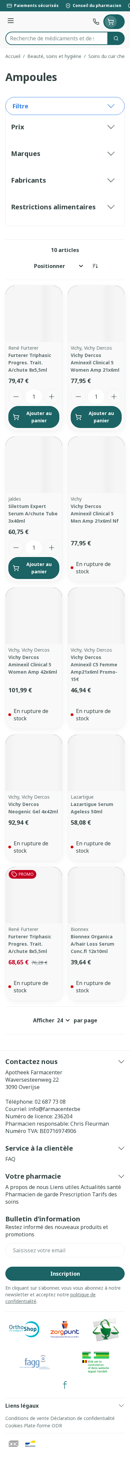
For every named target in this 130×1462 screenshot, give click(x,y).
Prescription (75, 1194)
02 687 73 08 (50, 1101)
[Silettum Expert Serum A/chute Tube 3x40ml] (34, 465)
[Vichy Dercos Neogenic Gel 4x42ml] (34, 763)
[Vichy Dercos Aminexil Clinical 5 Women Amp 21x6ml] (96, 314)
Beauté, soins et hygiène (54, 56)
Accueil (12, 56)
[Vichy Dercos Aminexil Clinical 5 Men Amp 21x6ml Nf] (96, 465)
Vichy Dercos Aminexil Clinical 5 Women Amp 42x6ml (32, 664)
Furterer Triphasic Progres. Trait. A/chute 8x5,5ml (29, 362)
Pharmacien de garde (31, 1194)
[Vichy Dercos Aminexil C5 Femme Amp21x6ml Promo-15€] (96, 616)
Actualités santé (101, 1187)
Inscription (65, 1273)
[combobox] (56, 38)
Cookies (14, 1425)
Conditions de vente (27, 1418)
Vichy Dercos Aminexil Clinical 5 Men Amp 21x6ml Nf (95, 513)
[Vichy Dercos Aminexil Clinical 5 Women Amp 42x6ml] (34, 616)
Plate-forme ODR (43, 1425)
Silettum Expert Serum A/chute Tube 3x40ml (33, 513)
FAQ (10, 1159)
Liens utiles (64, 1187)
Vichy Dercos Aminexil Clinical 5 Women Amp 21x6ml (95, 362)
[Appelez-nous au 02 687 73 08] (96, 21)
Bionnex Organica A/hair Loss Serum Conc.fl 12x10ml (92, 943)
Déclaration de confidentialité (82, 1418)
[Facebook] (65, 1385)
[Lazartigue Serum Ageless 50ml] (96, 763)
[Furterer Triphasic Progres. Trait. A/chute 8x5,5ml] (34, 314)
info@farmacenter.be (54, 1109)
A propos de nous (27, 1187)
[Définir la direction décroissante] (95, 266)
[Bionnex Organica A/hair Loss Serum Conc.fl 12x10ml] (96, 895)
